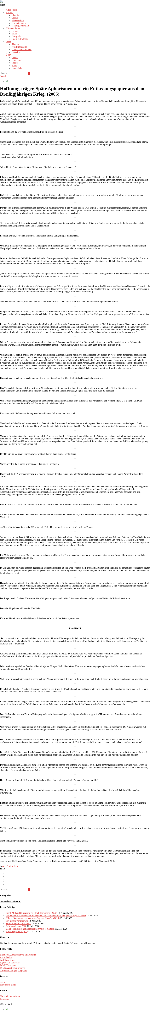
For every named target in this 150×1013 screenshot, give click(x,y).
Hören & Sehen (13, 28)
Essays (15, 17)
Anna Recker (6, 957)
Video (14, 33)
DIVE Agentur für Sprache (12, 968)
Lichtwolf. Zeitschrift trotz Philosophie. (18, 954)
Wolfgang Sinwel (8, 960)
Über (8, 55)
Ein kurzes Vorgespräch (17, 921)
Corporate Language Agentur (13, 970)
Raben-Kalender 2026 (16, 926)
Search (3, 76)
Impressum (5, 999)
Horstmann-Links (8, 984)
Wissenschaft (18, 20)
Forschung (17, 60)
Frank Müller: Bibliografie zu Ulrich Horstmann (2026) (31, 913)
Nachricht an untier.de (10, 996)
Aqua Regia (11, 10)
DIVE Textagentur (8, 965)
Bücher (9, 12)
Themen (15, 44)
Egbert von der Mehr (9, 962)
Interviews (16, 52)
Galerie (15, 31)
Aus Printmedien (19, 47)
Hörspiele (16, 36)
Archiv (3, 982)
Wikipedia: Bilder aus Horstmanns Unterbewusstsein (30, 929)
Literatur (16, 15)
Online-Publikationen (21, 49)
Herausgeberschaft (20, 25)
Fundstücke (17, 68)
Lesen (8, 41)
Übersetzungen (19, 23)
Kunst (14, 65)
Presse (15, 62)
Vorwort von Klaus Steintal (18, 923)
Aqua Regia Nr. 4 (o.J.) (17, 931)
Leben (15, 57)
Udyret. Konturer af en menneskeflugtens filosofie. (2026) (32, 918)
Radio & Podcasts (20, 39)
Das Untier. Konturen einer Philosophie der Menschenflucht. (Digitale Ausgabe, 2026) (46, 915)
